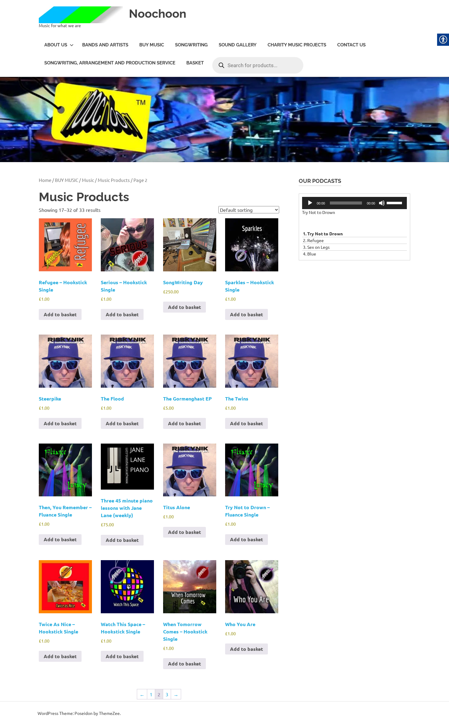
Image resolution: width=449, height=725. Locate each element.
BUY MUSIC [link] (151, 45)
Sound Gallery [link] (238, 45)
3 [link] (167, 694)
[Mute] (382, 203)
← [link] (142, 694)
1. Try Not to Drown (323, 233)
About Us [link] (55, 45)
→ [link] (175, 694)
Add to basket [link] (60, 314)
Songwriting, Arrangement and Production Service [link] (109, 63)
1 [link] (151, 694)
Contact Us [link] (351, 45)
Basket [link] (195, 63)
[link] (83, 16)
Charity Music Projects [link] (297, 45)
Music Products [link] (114, 180)
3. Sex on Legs (316, 247)
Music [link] (88, 180)
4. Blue (309, 253)
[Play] (310, 203)
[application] (354, 203)
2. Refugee (313, 240)
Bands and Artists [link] (105, 45)
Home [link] (45, 180)
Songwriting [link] (191, 45)
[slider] (395, 202)
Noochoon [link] (157, 13)
